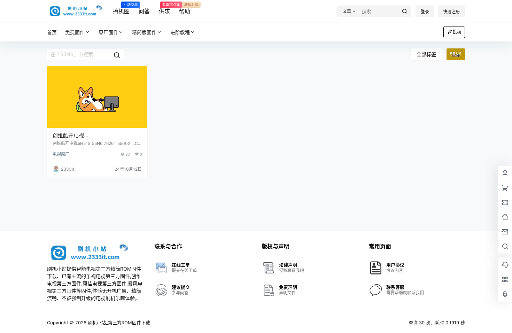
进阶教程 (180, 32)
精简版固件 (144, 32)
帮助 (184, 8)
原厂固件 (108, 32)
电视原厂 (61, 154)
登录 (425, 11)
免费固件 (75, 32)
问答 (144, 11)
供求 (164, 8)
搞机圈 (121, 8)
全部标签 (426, 54)
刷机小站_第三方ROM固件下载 (118, 322)
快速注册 (451, 11)
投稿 (457, 31)
